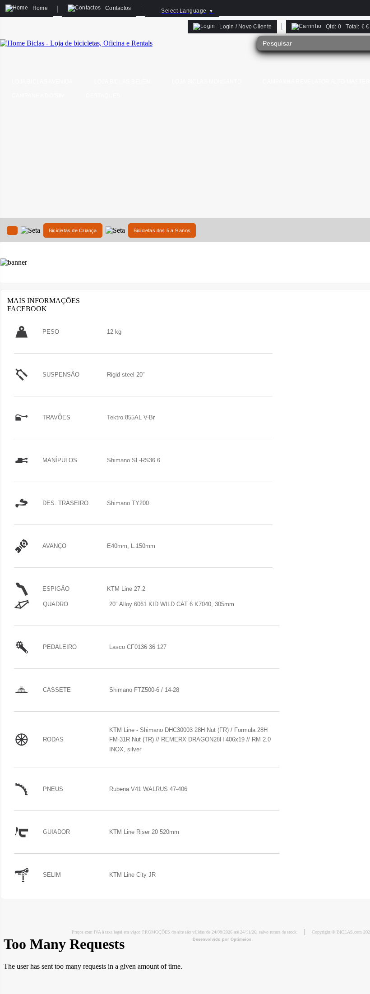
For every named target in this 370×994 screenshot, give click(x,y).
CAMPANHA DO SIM (38, 95)
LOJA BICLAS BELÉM (122, 81)
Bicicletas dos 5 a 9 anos (162, 230)
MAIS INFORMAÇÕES (43, 300)
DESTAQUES (103, 95)
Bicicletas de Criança (73, 230)
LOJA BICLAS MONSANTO (206, 81)
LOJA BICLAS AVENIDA (42, 81)
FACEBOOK (27, 309)
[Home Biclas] (76, 43)
